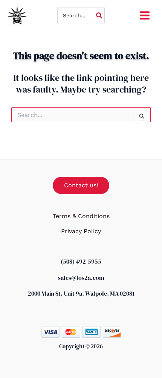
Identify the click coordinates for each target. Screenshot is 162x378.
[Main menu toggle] (144, 15)
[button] (81, 185)
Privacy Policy (81, 231)
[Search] (99, 15)
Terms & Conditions (81, 216)
